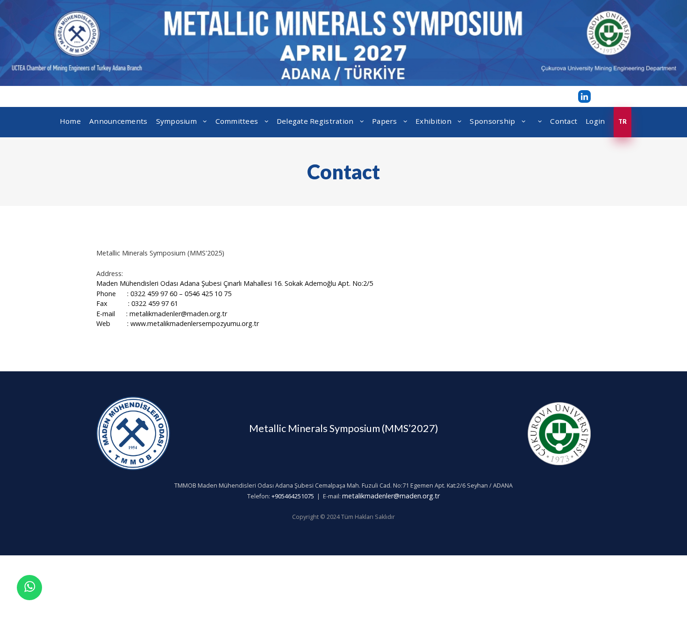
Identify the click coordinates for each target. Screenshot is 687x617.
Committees (237, 121)
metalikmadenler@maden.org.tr (391, 495)
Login (595, 121)
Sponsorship (493, 121)
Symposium (177, 121)
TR (622, 121)
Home (70, 121)
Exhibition (434, 121)
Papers (385, 121)
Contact (563, 121)
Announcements (118, 121)
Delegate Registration (316, 121)
